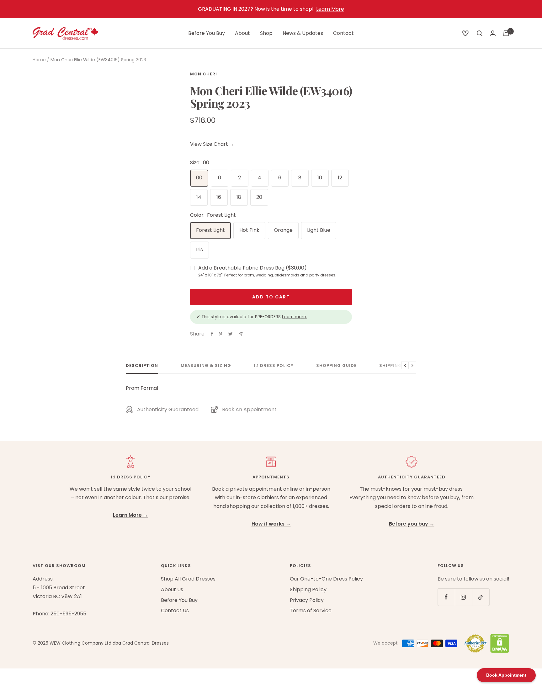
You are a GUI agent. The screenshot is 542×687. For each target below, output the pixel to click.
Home (39, 60)
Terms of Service (311, 610)
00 (199, 177)
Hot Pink (249, 230)
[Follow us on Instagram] (463, 597)
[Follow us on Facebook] (446, 597)
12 (340, 177)
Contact (343, 33)
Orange (283, 230)
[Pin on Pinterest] (220, 334)
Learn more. (294, 317)
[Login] (493, 33)
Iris (199, 249)
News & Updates (303, 33)
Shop (266, 33)
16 (218, 197)
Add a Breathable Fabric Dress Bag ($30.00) (267, 271)
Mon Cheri (203, 74)
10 (319, 177)
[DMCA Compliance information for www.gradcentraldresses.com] (498, 643)
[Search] (465, 33)
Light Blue (318, 230)
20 (259, 197)
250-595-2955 (68, 613)
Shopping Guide (336, 365)
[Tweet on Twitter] (230, 334)
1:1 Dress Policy (274, 365)
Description (142, 365)
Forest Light (210, 230)
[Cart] (506, 33)
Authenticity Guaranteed (168, 409)
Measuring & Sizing (206, 365)
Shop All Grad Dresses (188, 578)
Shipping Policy (399, 365)
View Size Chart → (212, 144)
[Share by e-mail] (241, 334)
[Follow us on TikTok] (480, 597)
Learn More (330, 9)
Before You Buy (206, 33)
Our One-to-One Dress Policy (326, 578)
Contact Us (175, 610)
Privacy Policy (307, 600)
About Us (172, 589)
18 (238, 197)
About (242, 33)
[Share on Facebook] (212, 334)
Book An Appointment (249, 409)
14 (198, 197)
